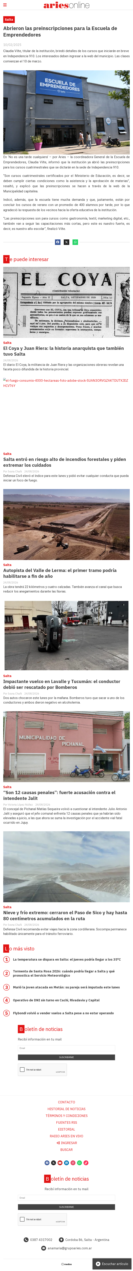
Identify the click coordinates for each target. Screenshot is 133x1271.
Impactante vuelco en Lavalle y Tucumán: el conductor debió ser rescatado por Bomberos (61, 684)
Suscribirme (66, 1057)
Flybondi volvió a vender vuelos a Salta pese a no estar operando (63, 1013)
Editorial (66, 1129)
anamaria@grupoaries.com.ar (70, 1248)
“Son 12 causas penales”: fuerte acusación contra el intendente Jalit (59, 795)
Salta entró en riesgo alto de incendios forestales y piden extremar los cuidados (64, 462)
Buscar (66, 1149)
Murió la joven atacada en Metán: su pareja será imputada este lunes (66, 987)
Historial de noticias (66, 1109)
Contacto (66, 1102)
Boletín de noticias (41, 1029)
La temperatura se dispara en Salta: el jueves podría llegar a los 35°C (67, 959)
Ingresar (68, 1143)
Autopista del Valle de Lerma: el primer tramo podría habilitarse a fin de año (60, 573)
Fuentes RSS (66, 1122)
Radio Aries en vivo (66, 1136)
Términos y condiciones (67, 1116)
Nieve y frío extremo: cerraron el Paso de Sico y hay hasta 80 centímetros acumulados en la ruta (65, 915)
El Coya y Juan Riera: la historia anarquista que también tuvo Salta (63, 351)
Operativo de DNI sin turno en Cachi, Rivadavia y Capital (56, 1000)
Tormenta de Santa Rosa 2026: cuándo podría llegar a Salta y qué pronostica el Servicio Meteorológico (64, 973)
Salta (9, 19)
